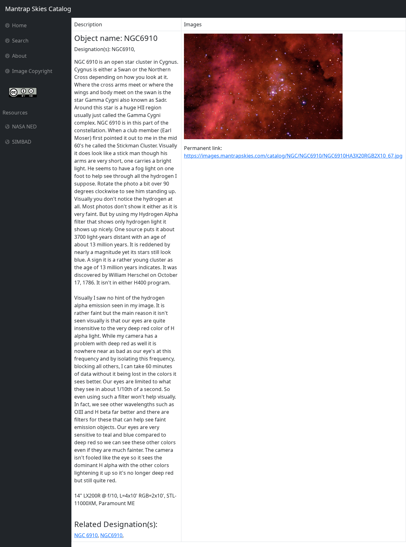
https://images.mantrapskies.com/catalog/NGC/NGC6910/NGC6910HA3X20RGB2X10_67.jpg (293, 155)
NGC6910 (111, 535)
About (19, 55)
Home (19, 25)
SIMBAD (21, 141)
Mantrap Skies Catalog (38, 8)
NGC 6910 (86, 535)
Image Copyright (32, 71)
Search (20, 40)
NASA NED (24, 126)
